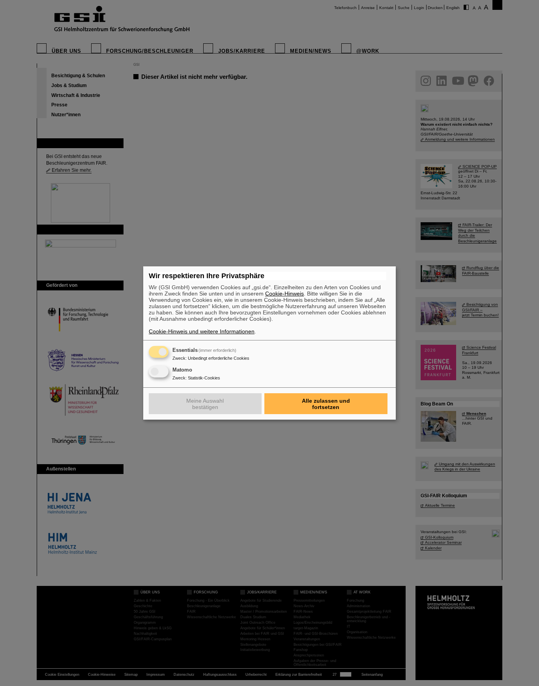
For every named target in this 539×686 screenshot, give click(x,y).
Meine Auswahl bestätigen (205, 404)
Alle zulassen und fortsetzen (326, 404)
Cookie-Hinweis (284, 293)
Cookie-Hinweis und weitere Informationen (202, 331)
